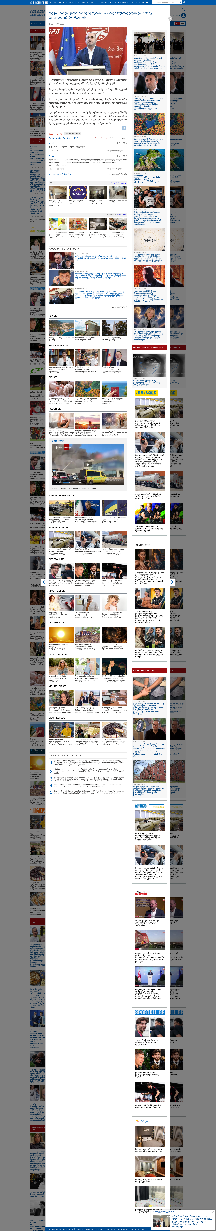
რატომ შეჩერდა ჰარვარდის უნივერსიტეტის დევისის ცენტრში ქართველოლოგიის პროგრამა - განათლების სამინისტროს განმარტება (148, 791)
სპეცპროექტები (55, 1229)
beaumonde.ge (58, 654)
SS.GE (52, 183)
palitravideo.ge (59, 345)
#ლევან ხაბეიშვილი (73, 133)
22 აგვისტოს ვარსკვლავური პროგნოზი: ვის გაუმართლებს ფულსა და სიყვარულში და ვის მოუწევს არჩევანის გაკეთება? (148, 258)
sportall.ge (56, 559)
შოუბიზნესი (114, 3)
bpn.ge (53, 377)
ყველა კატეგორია (137, 3)
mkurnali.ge (57, 591)
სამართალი (85, 3)
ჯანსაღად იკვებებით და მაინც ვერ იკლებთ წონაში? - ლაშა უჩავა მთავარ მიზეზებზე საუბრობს (58, 234)
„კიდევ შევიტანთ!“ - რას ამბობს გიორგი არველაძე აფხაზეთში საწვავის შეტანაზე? (148, 496)
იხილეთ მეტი (118, 307)
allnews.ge (56, 623)
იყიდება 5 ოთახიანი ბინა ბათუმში (118, 202)
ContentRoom (121, 215)
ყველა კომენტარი (118, 174)
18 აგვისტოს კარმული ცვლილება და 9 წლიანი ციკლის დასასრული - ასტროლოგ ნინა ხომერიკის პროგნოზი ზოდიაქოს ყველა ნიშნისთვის (149, 336)
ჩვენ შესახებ (68, 1229)
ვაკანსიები (110, 1229)
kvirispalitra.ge (59, 527)
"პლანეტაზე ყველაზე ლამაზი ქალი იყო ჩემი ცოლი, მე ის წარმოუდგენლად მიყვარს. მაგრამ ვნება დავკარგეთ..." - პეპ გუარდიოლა (88, 785)
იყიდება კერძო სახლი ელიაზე (95, 202)
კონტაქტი (100, 1229)
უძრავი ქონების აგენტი (76, 202)
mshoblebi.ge (57, 686)
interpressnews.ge (61, 496)
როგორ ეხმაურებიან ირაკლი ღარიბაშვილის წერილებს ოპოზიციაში (147, 923)
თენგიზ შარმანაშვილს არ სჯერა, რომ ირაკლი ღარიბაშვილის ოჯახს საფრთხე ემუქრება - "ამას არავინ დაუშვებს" (100, 258)
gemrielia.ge (57, 718)
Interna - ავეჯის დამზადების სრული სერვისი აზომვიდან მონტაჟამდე (97, 234)
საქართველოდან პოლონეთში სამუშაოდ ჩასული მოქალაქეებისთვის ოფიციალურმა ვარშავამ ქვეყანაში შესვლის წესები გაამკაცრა (149, 957)
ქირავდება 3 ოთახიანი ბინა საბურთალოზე (55, 203)
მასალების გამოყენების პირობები (131, 1229)
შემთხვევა (124, 3)
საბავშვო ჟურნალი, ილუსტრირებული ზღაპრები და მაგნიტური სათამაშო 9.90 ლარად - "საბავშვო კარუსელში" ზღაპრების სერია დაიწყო (78, 234)
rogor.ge (55, 409)
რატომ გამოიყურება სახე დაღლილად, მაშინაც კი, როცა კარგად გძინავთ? (147, 383)
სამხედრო (104, 3)
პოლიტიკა (62, 3)
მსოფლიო (95, 3)
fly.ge (53, 316)
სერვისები (90, 1229)
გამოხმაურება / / (119, 150)
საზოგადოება (73, 3)
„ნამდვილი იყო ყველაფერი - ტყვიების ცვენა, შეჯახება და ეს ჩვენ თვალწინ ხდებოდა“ (149, 528)
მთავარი (54, 3)
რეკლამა (79, 1229)
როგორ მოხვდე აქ (118, 183)
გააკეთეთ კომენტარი (60, 174)
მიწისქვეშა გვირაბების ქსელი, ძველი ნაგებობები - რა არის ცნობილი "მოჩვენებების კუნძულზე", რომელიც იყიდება (148, 179)
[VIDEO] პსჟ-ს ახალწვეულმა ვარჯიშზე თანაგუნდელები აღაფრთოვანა (146, 1042)
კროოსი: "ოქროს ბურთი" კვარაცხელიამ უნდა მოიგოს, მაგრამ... (147, 1075)
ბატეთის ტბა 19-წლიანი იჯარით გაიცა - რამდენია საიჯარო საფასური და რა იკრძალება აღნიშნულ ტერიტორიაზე (149, 142)
